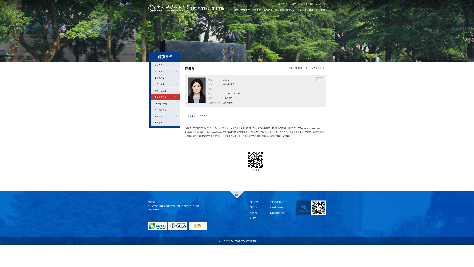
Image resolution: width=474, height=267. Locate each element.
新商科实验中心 (277, 207)
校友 (294, 4)
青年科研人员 (160, 97)
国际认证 (254, 207)
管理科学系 (159, 84)
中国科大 (283, 4)
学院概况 (245, 10)
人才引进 (158, 123)
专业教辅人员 (160, 110)
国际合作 (290, 10)
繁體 (311, 4)
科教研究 (268, 10)
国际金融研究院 (277, 202)
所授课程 (204, 116)
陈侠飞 (323, 68)
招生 (311, 10)
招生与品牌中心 (277, 213)
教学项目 (279, 10)
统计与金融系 (160, 91)
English (318, 4)
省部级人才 (159, 71)
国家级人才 (159, 65)
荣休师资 (158, 116)
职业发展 (320, 10)
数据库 (253, 218)
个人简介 (191, 116)
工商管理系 (159, 78)
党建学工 (302, 10)
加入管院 (254, 202)
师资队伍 (256, 10)
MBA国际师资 (161, 104)
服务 (305, 4)
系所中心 (254, 213)
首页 (236, 10)
